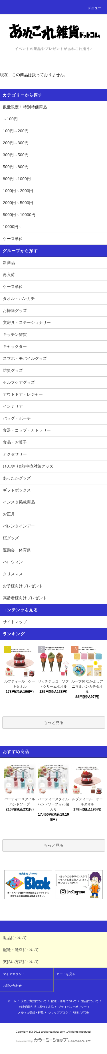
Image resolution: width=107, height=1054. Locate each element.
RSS (76, 1012)
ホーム (12, 1001)
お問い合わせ (12, 985)
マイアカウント (14, 974)
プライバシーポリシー (72, 1006)
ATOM (85, 1012)
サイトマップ (15, 622)
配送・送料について (64, 1001)
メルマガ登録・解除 (31, 1012)
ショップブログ (58, 1012)
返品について (89, 1001)
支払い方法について (34, 1001)
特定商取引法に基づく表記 (36, 1006)
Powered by (24, 1041)
